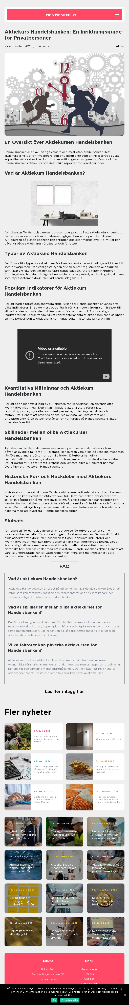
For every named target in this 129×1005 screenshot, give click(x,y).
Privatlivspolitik (69, 1000)
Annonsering (89, 969)
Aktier (120, 46)
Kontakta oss (89, 983)
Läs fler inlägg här (64, 691)
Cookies (89, 978)
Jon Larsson (44, 46)
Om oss (89, 974)
